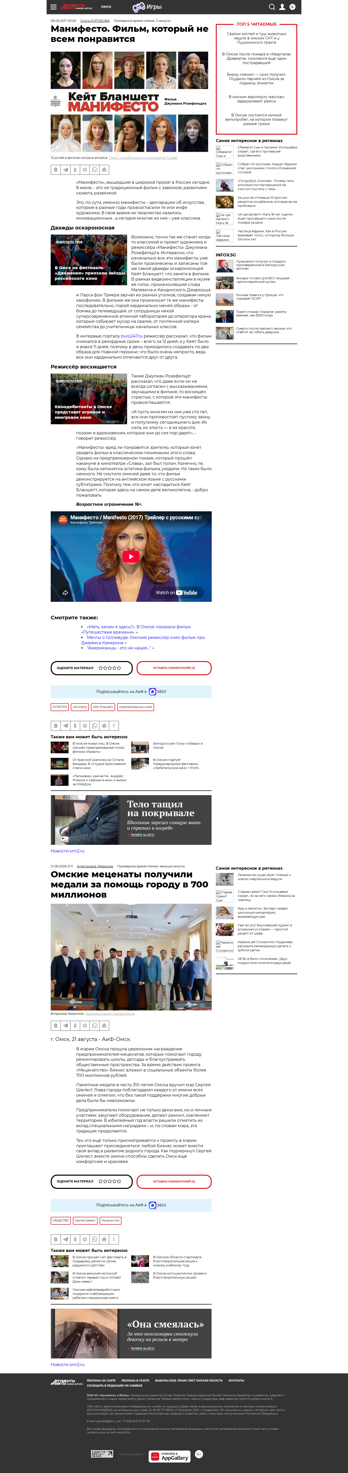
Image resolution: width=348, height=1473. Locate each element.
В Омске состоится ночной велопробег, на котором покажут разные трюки (256, 119)
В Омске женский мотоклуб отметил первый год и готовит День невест (97, 1277)
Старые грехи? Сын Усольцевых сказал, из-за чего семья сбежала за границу (266, 896)
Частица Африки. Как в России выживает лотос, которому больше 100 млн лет (266, 235)
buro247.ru (132, 336)
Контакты (236, 1380)
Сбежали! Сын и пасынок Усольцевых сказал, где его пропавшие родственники (267, 151)
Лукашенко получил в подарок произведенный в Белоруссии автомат (261, 265)
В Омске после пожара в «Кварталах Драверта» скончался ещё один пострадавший (256, 58)
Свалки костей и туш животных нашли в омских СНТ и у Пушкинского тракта (256, 38)
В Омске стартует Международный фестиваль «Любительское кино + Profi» (176, 764)
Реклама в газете (135, 1380)
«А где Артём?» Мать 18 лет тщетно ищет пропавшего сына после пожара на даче (265, 218)
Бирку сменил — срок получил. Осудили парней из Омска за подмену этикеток (256, 78)
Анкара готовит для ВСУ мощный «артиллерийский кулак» (262, 280)
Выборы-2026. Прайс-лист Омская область (189, 1380)
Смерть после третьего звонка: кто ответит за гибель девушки (264, 330)
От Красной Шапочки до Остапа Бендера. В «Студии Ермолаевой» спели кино (99, 764)
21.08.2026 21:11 (62, 866)
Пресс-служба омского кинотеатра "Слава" (143, 158)
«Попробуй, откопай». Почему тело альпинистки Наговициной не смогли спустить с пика (266, 185)
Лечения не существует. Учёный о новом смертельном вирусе (264, 877)
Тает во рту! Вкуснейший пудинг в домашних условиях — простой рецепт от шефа (265, 929)
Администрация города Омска (110, 1014)
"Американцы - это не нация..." (119, 648)
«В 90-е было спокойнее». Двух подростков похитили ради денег (264, 961)
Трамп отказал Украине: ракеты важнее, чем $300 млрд (261, 313)
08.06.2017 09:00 (63, 21)
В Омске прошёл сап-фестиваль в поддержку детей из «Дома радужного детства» (99, 1261)
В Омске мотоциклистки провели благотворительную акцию (180, 1275)
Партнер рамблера (131, 1454)
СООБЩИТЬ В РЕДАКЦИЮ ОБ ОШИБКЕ (114, 1385)
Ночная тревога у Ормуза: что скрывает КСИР (260, 296)
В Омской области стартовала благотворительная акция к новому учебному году (177, 1261)
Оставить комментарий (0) (174, 668)
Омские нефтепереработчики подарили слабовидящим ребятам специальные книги (96, 1294)
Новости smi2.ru (68, 851)
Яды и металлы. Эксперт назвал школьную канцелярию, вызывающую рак (263, 912)
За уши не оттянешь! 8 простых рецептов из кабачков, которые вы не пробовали (267, 202)
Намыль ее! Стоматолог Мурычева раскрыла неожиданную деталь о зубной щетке (265, 946)
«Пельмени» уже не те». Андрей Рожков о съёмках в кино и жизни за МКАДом (99, 780)
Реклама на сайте (101, 1380)
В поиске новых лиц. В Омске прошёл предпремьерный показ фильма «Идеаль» (98, 748)
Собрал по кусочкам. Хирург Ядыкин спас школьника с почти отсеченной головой (267, 168)
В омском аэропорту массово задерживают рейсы (256, 99)
